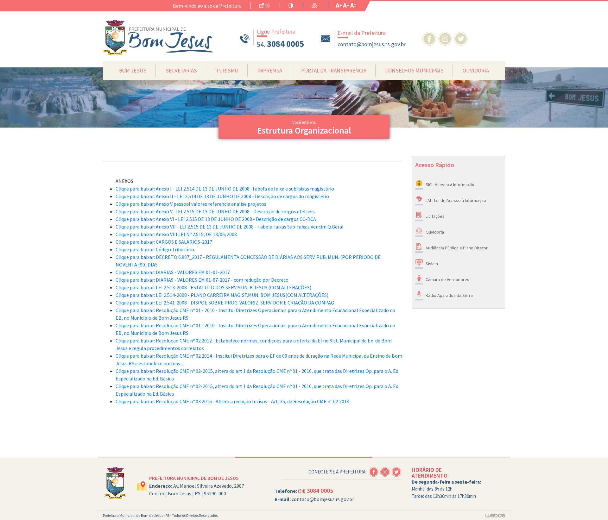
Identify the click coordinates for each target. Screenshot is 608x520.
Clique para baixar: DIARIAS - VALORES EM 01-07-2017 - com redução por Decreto (202, 280)
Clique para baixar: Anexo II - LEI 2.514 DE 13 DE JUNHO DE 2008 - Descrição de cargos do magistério (222, 196)
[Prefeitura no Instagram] (446, 38)
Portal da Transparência (333, 70)
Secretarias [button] (181, 70)
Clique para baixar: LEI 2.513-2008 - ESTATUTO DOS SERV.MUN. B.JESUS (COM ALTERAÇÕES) (213, 287)
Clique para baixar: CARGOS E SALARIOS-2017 (164, 242)
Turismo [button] (227, 70)
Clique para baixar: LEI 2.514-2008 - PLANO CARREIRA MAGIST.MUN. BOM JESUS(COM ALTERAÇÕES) (222, 295)
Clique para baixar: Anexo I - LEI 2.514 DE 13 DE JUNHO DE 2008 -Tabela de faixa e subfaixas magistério (225, 188)
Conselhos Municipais (414, 70)
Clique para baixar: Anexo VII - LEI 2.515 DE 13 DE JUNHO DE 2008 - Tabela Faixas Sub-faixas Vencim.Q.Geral (230, 226)
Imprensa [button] (269, 70)
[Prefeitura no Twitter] (461, 38)
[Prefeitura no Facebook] (430, 38)
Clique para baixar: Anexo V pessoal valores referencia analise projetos (191, 204)
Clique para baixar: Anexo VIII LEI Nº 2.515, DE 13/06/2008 (176, 234)
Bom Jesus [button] (133, 70)
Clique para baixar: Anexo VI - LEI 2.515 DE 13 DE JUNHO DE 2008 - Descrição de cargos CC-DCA (216, 219)
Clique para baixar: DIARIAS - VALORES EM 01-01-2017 (173, 272)
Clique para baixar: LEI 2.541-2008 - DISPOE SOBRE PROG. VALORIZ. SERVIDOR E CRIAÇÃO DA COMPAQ (225, 302)
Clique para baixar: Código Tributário (155, 249)
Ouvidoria (476, 70)
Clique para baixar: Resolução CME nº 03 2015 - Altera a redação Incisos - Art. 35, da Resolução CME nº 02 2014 (232, 401)
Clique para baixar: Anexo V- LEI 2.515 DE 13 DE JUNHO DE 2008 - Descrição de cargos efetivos (215, 211)
